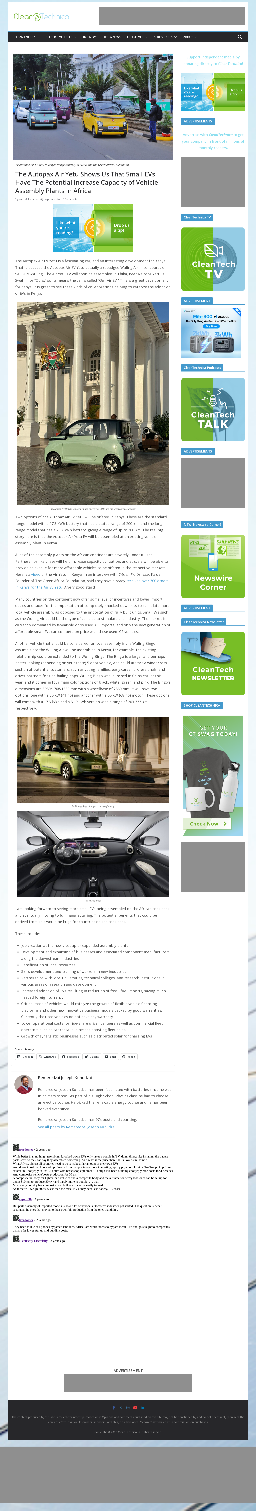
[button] (37, 37)
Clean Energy (24, 37)
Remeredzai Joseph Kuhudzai (44, 199)
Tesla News (112, 37)
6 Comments (70, 199)
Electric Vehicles (59, 37)
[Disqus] (93, 1193)
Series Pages (163, 37)
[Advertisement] (172, 16)
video (35, 574)
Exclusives (135, 37)
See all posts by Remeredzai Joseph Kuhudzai (77, 1126)
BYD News (90, 37)
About (188, 37)
